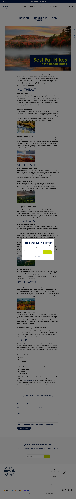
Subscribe (47, 252)
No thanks (38, 256)
